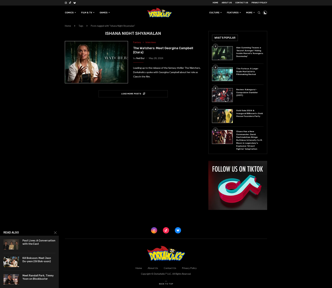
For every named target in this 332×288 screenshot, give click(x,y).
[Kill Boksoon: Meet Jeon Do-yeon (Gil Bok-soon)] (11, 262)
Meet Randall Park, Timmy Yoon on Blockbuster (38, 277)
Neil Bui (140, 58)
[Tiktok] (70, 3)
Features (233, 12)
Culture (214, 12)
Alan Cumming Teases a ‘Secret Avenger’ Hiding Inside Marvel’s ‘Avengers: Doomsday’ (249, 51)
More (249, 12)
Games (104, 12)
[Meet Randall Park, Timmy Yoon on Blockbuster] (11, 279)
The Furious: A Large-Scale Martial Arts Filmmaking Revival (247, 71)
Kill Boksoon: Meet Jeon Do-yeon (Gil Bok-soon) (36, 260)
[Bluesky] (74, 3)
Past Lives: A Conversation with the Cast (38, 242)
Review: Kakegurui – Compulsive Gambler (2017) (247, 92)
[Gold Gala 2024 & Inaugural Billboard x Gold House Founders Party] (222, 116)
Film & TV (86, 12)
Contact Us (241, 3)
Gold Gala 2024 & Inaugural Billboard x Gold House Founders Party (249, 113)
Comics (69, 12)
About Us (227, 3)
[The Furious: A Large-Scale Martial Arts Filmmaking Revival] (222, 74)
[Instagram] (66, 3)
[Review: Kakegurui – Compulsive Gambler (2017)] (222, 95)
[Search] (259, 13)
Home (215, 3)
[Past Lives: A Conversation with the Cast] (11, 244)
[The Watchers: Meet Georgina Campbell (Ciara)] (96, 62)
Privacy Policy (259, 3)
